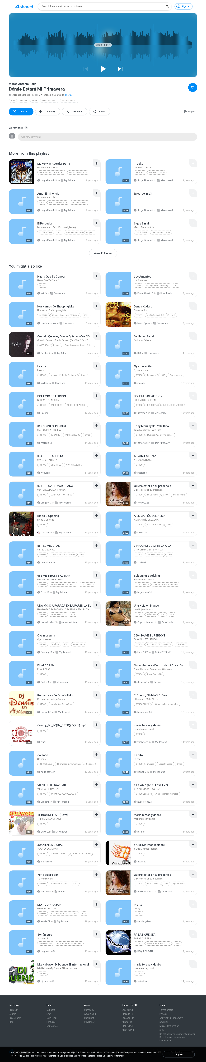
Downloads (59, 293)
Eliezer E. (45, 802)
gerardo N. (142, 413)
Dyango (56, 345)
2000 (73, 614)
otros (139, 614)
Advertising (90, 1014)
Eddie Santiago (69, 375)
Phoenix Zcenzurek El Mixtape (65, 315)
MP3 (13, 101)
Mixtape (43, 315)
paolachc (142, 472)
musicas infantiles (71, 622)
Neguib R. (45, 472)
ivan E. (44, 742)
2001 (162, 614)
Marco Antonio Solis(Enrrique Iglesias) (81, 232)
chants (61, 891)
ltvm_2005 (142, 652)
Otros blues (142, 584)
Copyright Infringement (171, 1018)
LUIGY (177, 943)
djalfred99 (46, 712)
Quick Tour (52, 1018)
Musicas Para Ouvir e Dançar (160, 435)
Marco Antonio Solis (78, 172)
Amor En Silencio (79, 202)
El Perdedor (45, 232)
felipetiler (142, 981)
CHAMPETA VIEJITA (164, 652)
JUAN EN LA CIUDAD (82, 854)
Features (51, 1022)
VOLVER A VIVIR (154, 525)
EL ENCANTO (181, 644)
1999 (168, 525)
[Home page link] (24, 6)
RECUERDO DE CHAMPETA (159, 644)
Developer (89, 1022)
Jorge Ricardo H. (21, 95)
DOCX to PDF (128, 1018)
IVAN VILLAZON (73, 465)
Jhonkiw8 (142, 682)
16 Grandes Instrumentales (166, 584)
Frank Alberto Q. (145, 293)
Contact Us (52, 1026)
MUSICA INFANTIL (58, 614)
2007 (165, 495)
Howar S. (141, 772)
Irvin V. (44, 293)
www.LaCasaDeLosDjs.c (61, 704)
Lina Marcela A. (48, 323)
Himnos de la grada (59, 884)
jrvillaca (44, 383)
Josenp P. (46, 413)
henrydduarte (48, 562)
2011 (86, 315)
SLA (161, 1030)
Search (12, 1014)
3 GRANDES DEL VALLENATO (63, 584)
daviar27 (141, 861)
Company (89, 1010)
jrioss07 (141, 383)
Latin (41, 202)
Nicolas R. (46, 353)
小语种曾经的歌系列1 (156, 315)
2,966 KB (24, 101)
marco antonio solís (70, 101)
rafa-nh (141, 831)
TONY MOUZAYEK (163, 443)
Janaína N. (142, 443)
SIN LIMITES (56, 465)
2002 (162, 375)
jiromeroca (46, 861)
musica (54, 375)
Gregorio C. (46, 502)
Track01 (140, 172)
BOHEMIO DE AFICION (76, 405)
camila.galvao (144, 921)
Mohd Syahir (143, 323)
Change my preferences (113, 1056)
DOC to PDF (127, 1010)
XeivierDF (45, 921)
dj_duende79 (47, 981)
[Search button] (167, 6)
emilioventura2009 (146, 891)
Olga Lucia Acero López (146, 622)
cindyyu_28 (143, 502)
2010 (172, 315)
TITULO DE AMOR (155, 555)
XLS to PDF (127, 1022)
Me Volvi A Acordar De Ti (51, 172)
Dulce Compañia (154, 674)
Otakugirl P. (46, 532)
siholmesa (46, 891)
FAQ (49, 1014)
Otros (34, 101)
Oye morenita (176, 375)
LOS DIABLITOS (87, 584)
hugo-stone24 (144, 592)
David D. (45, 831)
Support (51, 1010)
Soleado (90, 764)
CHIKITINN (142, 532)
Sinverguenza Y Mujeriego (157, 285)
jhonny (157, 682)
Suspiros (43, 345)
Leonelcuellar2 (48, 622)
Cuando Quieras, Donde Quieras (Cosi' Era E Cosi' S (80, 345)
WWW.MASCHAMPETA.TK (158, 943)
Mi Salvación (153, 495)
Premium (13, 1010)
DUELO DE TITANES (59, 854)
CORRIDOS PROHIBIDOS (61, 495)
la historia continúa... (50, 101)
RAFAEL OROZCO (72, 435)
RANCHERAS (56, 405)
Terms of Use (166, 1010)
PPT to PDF (127, 1026)
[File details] (21, 171)
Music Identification (169, 1026)
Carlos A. (45, 682)
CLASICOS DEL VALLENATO (63, 555)
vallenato (151, 614)
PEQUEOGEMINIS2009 (146, 951)
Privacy (163, 1014)
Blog (11, 1022)
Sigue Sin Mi (141, 232)
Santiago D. (46, 652)
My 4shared (44, 95)
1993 (170, 555)
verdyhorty (142, 742)
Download (60, 383)
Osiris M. (45, 592)
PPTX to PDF (128, 1014)
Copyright (89, 1018)
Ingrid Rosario (179, 495)
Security (163, 1022)
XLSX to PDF (128, 1030)
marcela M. (46, 443)
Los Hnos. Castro (156, 172)
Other (139, 315)
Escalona (151, 375)
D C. (139, 353)
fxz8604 (141, 562)
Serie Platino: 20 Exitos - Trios (64, 913)
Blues (42, 285)
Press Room (15, 1018)
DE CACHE (55, 435)
